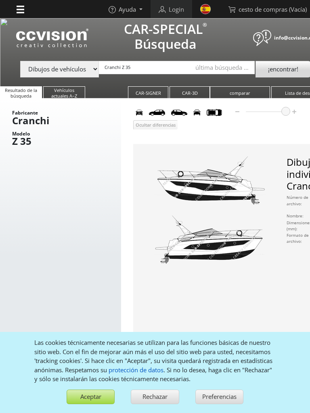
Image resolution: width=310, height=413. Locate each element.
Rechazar (155, 396)
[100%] (285, 111)
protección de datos (136, 370)
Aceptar (90, 396)
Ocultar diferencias (156, 125)
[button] (20, 8)
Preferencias (219, 396)
